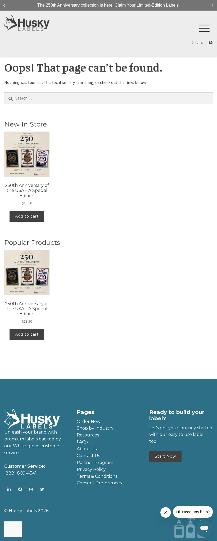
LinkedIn (9, 489)
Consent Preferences (99, 482)
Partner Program (95, 462)
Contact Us (88, 455)
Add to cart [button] (27, 216)
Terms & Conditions (97, 476)
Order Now (89, 421)
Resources (88, 435)
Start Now (165, 456)
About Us (87, 448)
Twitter (42, 489)
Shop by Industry (95, 428)
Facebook (20, 489)
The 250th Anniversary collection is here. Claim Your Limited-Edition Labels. (108, 5)
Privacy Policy (91, 469)
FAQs (82, 441)
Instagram (31, 489)
